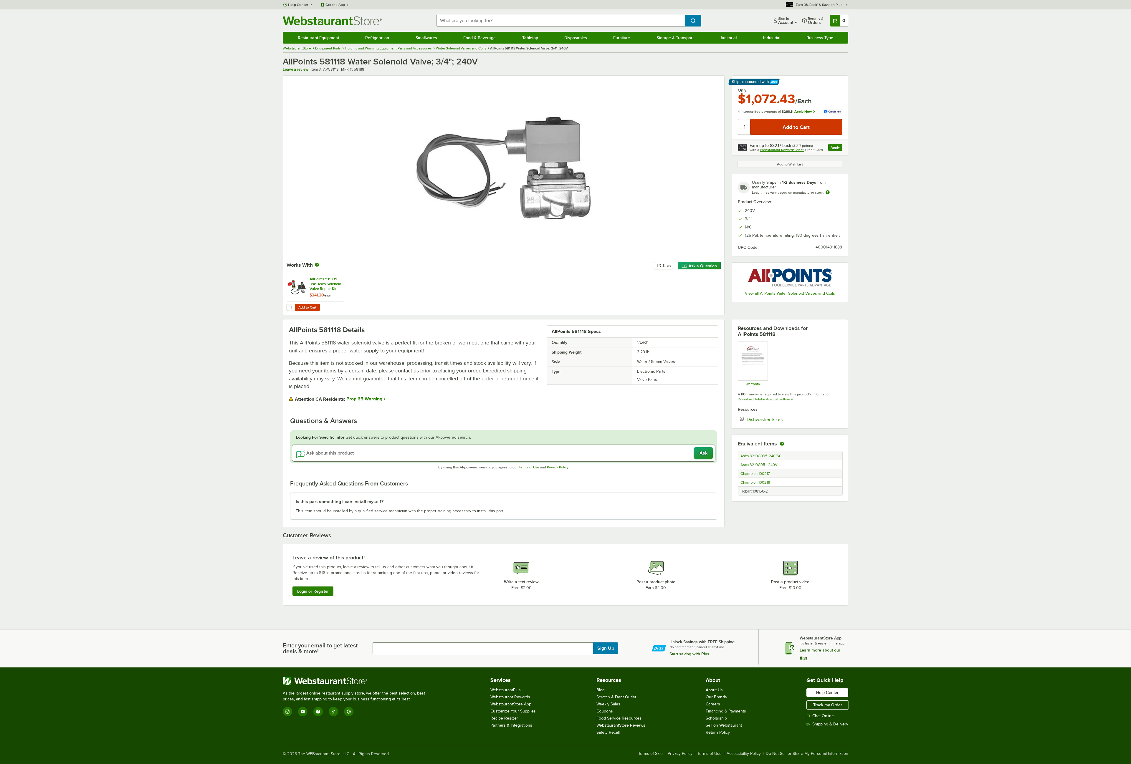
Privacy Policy (557, 467)
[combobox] (560, 20)
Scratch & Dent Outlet (616, 697)
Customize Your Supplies (513, 711)
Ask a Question (703, 265)
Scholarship (716, 718)
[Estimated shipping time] (828, 192)
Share (667, 265)
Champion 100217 (755, 474)
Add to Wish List (790, 164)
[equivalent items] (782, 443)
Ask (703, 453)
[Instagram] (287, 711)
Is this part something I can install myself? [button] (339, 501)
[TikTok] (333, 711)
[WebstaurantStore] (356, 681)
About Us (714, 690)
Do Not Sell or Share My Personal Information (807, 754)
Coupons (604, 711)
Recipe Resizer (504, 718)
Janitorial (728, 37)
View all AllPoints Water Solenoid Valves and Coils (790, 293)
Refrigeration (377, 37)
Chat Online (823, 716)
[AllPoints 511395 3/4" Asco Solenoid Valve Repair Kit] (315, 294)
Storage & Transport (675, 37)
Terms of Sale (650, 754)
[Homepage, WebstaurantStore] (332, 20)
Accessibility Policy (744, 754)
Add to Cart (307, 307)
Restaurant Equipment (318, 37)
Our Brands (716, 697)
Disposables (575, 37)
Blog (600, 690)
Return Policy (718, 732)
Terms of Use (529, 467)
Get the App (335, 5)
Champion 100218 (755, 482)
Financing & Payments (726, 711)
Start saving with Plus (689, 654)
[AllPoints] (790, 277)
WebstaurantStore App (510, 704)
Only (742, 90)
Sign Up (605, 648)
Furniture (621, 37)
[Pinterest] (348, 711)
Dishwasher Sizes (783, 419)
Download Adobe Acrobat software (765, 399)
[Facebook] (318, 711)
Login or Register (313, 591)
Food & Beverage (479, 37)
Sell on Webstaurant (724, 725)
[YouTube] (302, 711)
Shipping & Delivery (830, 724)
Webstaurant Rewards (510, 697)
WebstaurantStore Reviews (620, 725)
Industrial (771, 37)
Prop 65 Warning (364, 399)
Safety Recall (608, 732)
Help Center (298, 5)
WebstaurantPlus (505, 690)
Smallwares (426, 37)
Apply (836, 148)
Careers (713, 704)
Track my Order (827, 704)
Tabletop (530, 37)
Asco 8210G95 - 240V (759, 465)
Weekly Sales (608, 704)
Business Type (819, 37)
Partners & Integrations (511, 725)
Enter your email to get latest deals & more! (320, 648)
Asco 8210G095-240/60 (760, 456)
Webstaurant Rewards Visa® (782, 150)
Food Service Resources (618, 718)
